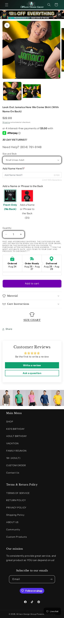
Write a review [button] (32, 365)
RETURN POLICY (16, 500)
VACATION (12, 443)
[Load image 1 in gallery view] (12, 91)
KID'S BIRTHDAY (15, 429)
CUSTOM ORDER (16, 465)
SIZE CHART (32, 319)
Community (13, 529)
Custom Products (16, 536)
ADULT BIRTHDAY (16, 436)
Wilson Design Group (26, 614)
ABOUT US (12, 522)
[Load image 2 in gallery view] (32, 91)
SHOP (9, 421)
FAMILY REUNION (16, 450)
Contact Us (12, 472)
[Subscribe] (51, 579)
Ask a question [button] (32, 373)
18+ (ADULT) (13, 458)
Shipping (6, 122)
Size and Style (9, 153)
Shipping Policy (15, 515)
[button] (6, 4)
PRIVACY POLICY (16, 507)
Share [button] (9, 329)
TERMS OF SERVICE (18, 493)
